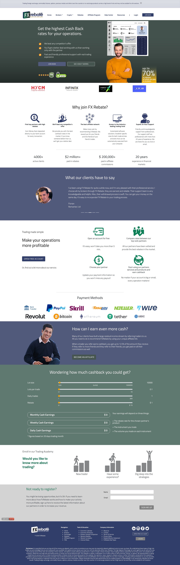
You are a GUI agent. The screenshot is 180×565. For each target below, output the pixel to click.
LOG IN (140, 539)
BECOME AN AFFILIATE (84, 357)
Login (136, 15)
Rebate (31, 402)
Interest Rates (85, 540)
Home (49, 15)
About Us (106, 531)
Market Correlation (86, 538)
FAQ (65, 540)
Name (106, 492)
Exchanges (67, 534)
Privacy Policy (108, 536)
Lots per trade (34, 389)
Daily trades (33, 396)
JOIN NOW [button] (148, 15)
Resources (121, 15)
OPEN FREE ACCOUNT (33, 258)
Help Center (108, 15)
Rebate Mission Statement (112, 538)
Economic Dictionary (87, 532)
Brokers (58, 15)
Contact (106, 532)
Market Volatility (86, 536)
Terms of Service (109, 534)
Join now (52, 64)
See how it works (81, 64)
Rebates (80, 15)
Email (106, 497)
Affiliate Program (94, 15)
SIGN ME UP (146, 507)
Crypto (69, 15)
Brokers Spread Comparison (89, 534)
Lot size (31, 382)
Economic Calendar (86, 531)
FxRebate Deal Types (110, 540)
